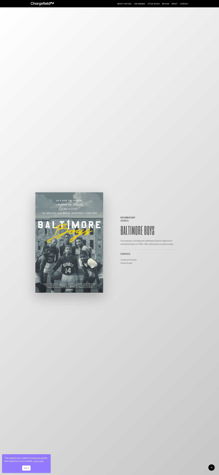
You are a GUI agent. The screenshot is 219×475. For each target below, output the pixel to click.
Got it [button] (26, 468)
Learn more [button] (38, 461)
